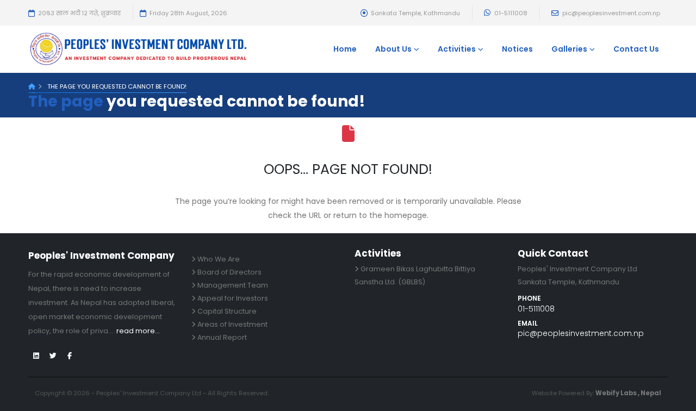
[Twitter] (36, 356)
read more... (138, 330)
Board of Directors (229, 272)
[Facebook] (69, 356)
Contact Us (636, 48)
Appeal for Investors (232, 298)
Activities (457, 48)
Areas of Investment (232, 324)
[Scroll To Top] (677, 399)
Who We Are (218, 259)
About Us (393, 48)
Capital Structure (227, 311)
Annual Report (222, 337)
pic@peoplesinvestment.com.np (610, 13)
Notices (517, 48)
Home (345, 48)
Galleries (569, 48)
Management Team (232, 285)
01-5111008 (510, 13)
